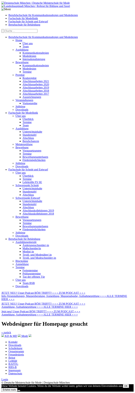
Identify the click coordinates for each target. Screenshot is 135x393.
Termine (27, 71)
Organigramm (16, 351)
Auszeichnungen (31, 96)
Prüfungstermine (31, 273)
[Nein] (18, 390)
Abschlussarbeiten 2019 (35, 87)
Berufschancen (30, 141)
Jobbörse (20, 106)
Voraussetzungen (31, 150)
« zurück (6, 332)
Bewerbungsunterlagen (35, 156)
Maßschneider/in (31, 248)
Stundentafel (29, 134)
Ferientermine (30, 270)
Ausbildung (21, 49)
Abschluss (28, 137)
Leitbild (12, 360)
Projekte (20, 74)
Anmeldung (22, 264)
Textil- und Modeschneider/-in (39, 257)
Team (25, 46)
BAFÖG (13, 364)
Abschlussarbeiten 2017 (35, 93)
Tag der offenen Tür (33, 276)
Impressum (14, 370)
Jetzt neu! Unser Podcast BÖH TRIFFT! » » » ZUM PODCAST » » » (40, 311)
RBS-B (12, 367)
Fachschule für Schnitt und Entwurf (28, 21)
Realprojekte (29, 78)
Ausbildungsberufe (26, 242)
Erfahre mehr (9, 389)
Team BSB (28, 283)
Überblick (28, 119)
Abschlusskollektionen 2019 (38, 210)
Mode (24, 335)
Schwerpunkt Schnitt (27, 185)
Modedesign (29, 55)
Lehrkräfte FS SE (32, 182)
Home (18, 40)
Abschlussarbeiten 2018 (35, 90)
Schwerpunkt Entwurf (27, 197)
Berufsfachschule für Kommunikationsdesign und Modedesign (43, 15)
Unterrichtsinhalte (32, 131)
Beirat (11, 357)
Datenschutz (15, 373)
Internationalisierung (33, 59)
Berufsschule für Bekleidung (24, 24)
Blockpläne (21, 260)
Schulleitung (15, 348)
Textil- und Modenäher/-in (37, 254)
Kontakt (12, 341)
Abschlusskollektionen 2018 (38, 213)
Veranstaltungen (24, 100)
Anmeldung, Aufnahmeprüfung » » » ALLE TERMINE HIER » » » (39, 306)
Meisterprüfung (24, 144)
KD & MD (10, 335)
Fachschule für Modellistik (23, 18)
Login (4, 379)
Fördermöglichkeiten (34, 160)
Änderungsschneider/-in (35, 245)
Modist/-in (28, 251)
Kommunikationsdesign (35, 52)
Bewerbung (21, 62)
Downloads (21, 109)
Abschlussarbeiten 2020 (35, 84)
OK (126, 386)
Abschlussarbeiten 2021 (35, 81)
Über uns (27, 43)
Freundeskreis (16, 354)
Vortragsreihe (29, 103)
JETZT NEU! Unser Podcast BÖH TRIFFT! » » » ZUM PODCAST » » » (43, 292)
